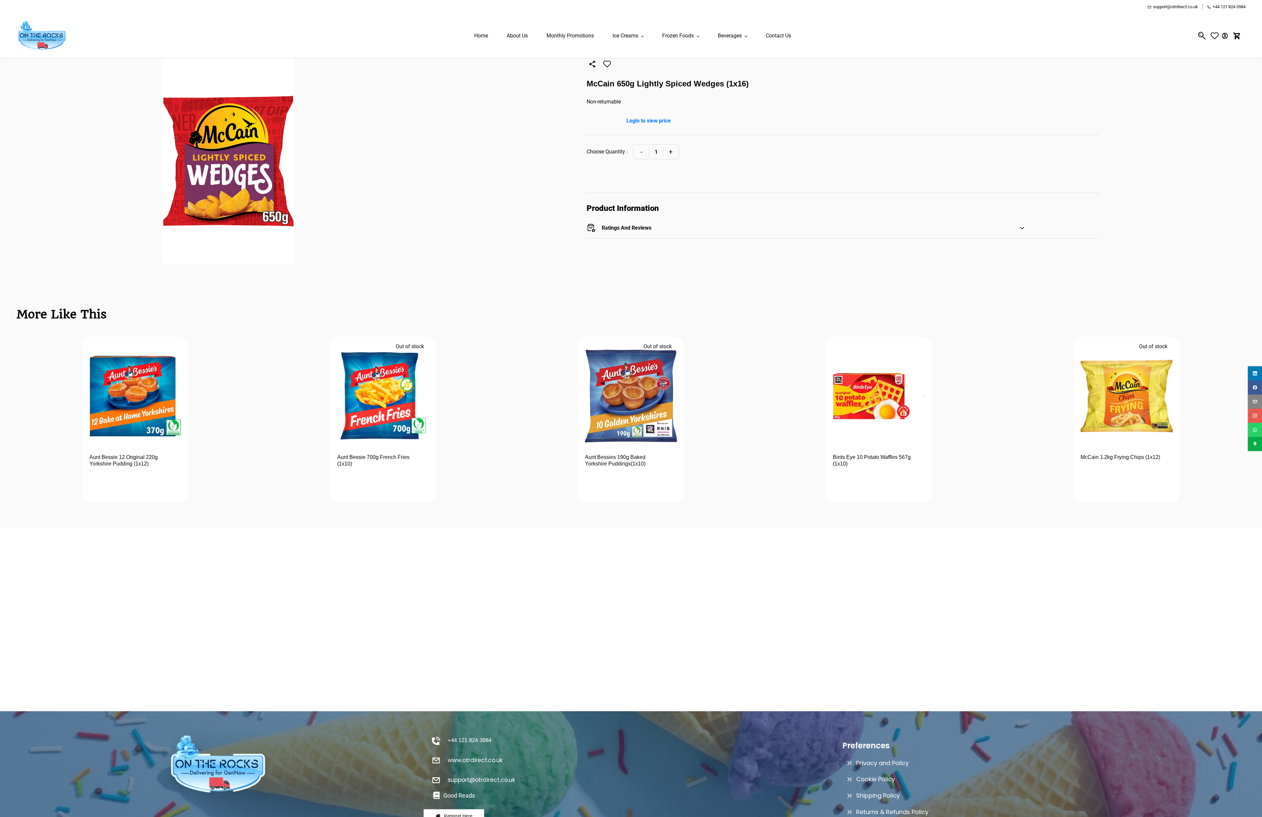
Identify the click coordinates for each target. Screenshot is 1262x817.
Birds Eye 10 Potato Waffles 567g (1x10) (872, 460)
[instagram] (1255, 416)
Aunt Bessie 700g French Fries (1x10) (373, 460)
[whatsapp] (1255, 430)
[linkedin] (1255, 373)
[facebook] (1255, 387)
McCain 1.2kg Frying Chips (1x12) (1120, 457)
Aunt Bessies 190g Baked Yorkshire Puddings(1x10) (615, 460)
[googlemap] (1255, 444)
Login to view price (648, 121)
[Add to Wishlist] (607, 64)
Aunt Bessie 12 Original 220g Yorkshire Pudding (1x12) (123, 460)
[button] (1216, 35)
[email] (1255, 402)
